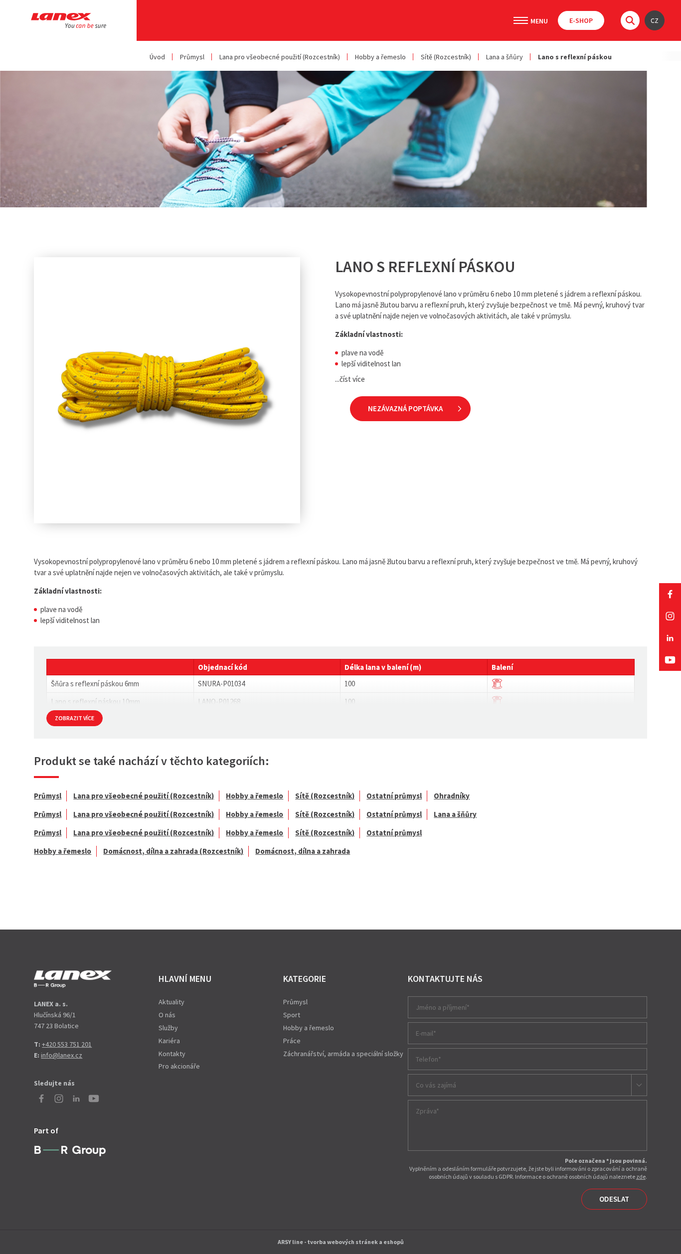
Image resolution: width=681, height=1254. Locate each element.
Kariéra (169, 1040)
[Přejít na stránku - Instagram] (670, 616)
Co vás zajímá (436, 1085)
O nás (167, 1014)
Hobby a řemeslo (380, 56)
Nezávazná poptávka (405, 408)
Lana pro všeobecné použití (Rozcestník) (279, 56)
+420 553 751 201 (67, 1044)
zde (641, 1176)
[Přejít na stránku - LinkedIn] (670, 638)
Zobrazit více (74, 718)
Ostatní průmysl (394, 795)
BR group (70, 1151)
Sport (291, 1014)
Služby (168, 1027)
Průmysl (192, 56)
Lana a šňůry (504, 56)
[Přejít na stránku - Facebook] (670, 594)
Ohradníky (452, 795)
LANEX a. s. (68, 20)
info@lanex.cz (61, 1055)
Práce (292, 1040)
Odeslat (614, 1199)
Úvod (157, 56)
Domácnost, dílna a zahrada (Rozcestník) (173, 851)
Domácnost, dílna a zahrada (302, 851)
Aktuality (171, 1001)
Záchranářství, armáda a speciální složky (343, 1053)
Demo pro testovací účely (73, 978)
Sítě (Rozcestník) (446, 56)
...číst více (350, 379)
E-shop (581, 20)
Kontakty (172, 1053)
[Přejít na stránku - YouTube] (670, 660)
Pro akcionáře (179, 1066)
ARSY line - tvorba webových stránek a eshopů (341, 1242)
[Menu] (520, 20)
